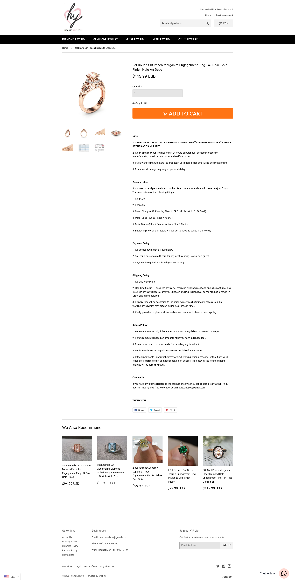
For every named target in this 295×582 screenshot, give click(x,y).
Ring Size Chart (107, 566)
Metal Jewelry (135, 39)
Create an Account (224, 15)
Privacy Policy (69, 541)
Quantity (137, 86)
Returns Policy (69, 550)
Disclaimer (67, 566)
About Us (67, 537)
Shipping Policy (70, 546)
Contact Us (68, 554)
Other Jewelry (188, 39)
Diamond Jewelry (74, 39)
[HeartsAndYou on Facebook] (224, 566)
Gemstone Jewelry (105, 39)
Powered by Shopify (96, 575)
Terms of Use (90, 566)
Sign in (208, 15)
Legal (78, 566)
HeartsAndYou (77, 575)
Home (65, 48)
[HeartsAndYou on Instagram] (229, 566)
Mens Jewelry (161, 39)
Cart (226, 23)
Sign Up (226, 545)
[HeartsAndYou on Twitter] (218, 566)
